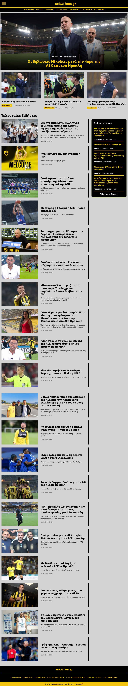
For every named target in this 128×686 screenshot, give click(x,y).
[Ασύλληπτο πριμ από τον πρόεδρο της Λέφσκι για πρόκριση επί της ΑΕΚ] (20, 185)
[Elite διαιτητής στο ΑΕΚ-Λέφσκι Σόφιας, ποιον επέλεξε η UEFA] (20, 375)
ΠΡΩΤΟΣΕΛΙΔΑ (75, 10)
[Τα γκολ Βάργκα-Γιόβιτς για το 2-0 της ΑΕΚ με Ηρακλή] (20, 487)
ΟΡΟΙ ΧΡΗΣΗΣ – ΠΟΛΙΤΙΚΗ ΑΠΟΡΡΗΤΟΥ (49, 677)
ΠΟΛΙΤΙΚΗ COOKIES (94, 677)
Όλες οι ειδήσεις (109, 194)
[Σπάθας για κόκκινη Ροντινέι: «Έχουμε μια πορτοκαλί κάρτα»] (20, 267)
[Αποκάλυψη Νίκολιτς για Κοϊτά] (21, 85)
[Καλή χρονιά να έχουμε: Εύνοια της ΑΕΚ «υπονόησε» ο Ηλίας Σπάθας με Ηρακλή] (20, 348)
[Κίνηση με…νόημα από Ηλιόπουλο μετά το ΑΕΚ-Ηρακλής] (64, 85)
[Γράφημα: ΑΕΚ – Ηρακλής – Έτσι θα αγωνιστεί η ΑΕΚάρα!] (20, 649)
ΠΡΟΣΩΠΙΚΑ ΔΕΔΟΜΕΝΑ (75, 677)
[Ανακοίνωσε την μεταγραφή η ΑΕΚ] (20, 158)
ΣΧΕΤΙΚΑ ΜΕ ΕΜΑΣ (110, 677)
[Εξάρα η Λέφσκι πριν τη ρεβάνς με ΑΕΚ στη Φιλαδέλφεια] (20, 459)
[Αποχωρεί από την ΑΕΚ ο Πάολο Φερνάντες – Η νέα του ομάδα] (20, 432)
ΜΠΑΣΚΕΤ (39, 10)
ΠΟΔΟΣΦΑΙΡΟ (29, 10)
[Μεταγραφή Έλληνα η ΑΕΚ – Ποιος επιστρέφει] (20, 213)
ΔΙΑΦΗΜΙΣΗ (87, 10)
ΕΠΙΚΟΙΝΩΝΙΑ (99, 10)
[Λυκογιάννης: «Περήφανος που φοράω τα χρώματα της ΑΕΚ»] (20, 595)
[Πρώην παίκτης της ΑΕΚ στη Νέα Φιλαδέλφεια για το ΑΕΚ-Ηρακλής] (20, 541)
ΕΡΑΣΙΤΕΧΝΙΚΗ (62, 10)
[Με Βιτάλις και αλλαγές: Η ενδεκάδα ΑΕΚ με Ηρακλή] (20, 568)
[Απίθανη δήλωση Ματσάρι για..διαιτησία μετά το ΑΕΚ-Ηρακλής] (106, 85)
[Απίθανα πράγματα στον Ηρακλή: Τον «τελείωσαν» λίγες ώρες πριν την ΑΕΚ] (20, 622)
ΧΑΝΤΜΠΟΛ (50, 10)
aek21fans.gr (64, 669)
